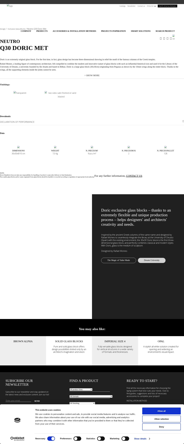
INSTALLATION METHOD (137, 400)
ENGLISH (150, 6)
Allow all (161, 411)
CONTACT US (134, 175)
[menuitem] (26, 31)
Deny (161, 427)
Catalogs (122, 6)
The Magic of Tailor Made (118, 260)
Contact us (141, 6)
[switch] (77, 438)
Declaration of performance (17, 121)
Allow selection (161, 419)
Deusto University (151, 260)
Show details (140, 439)
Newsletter (131, 6)
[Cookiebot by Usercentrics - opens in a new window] (17, 439)
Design (2, 29)
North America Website (168, 6)
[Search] (175, 37)
